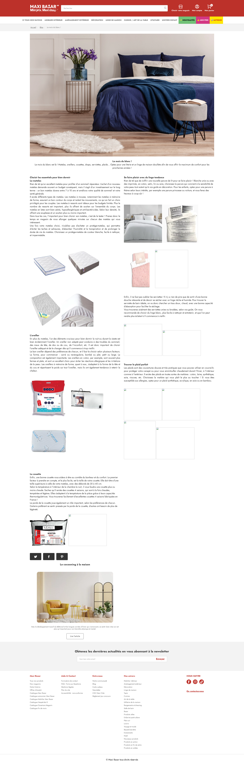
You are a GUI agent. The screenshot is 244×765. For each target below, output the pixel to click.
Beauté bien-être (130, 730)
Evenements (128, 733)
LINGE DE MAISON (113, 20)
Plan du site (65, 690)
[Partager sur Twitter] (35, 556)
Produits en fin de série (132, 745)
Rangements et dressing (133, 706)
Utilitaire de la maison (132, 702)
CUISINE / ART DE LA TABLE (136, 20)
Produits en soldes (131, 748)
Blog (41, 27)
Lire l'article (75, 636)
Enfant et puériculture (132, 718)
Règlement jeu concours (102, 696)
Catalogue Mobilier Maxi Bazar (41, 699)
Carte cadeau (98, 687)
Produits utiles (129, 715)
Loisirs (126, 724)
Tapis (126, 693)
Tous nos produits (36, 681)
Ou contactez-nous (195, 691)
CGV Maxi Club (98, 693)
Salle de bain (129, 709)
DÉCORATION (97, 20)
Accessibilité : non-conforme (72, 693)
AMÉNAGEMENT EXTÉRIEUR (77, 20)
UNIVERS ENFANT (169, 20)
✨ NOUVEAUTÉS (187, 20)
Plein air (127, 721)
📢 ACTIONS (216, 20)
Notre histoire (35, 687)
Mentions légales (67, 687)
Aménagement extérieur (133, 684)
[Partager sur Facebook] (49, 556)
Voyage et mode (130, 727)
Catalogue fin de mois (38, 709)
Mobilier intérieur (130, 681)
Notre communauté (100, 681)
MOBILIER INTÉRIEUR (53, 20)
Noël (126, 736)
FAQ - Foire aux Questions (71, 684)
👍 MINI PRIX (202, 20)
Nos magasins (35, 684)
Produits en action (131, 742)
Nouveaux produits (131, 739)
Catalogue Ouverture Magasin (41, 706)
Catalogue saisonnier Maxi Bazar (42, 696)
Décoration (128, 687)
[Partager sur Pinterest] (62, 556)
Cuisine (127, 696)
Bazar (126, 712)
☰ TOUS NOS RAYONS (32, 20)
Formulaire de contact (69, 681)
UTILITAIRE (154, 20)
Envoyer (160, 659)
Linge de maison (130, 690)
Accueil (33, 27)
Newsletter (96, 690)
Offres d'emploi (36, 690)
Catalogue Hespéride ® (39, 702)
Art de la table (129, 699)
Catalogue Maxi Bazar (38, 693)
